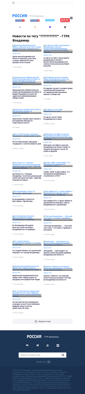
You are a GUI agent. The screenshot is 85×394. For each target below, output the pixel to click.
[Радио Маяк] (65, 22)
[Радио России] (50, 21)
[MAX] (50, 27)
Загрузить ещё (44, 321)
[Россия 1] (20, 21)
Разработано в (41, 362)
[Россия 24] (35, 21)
